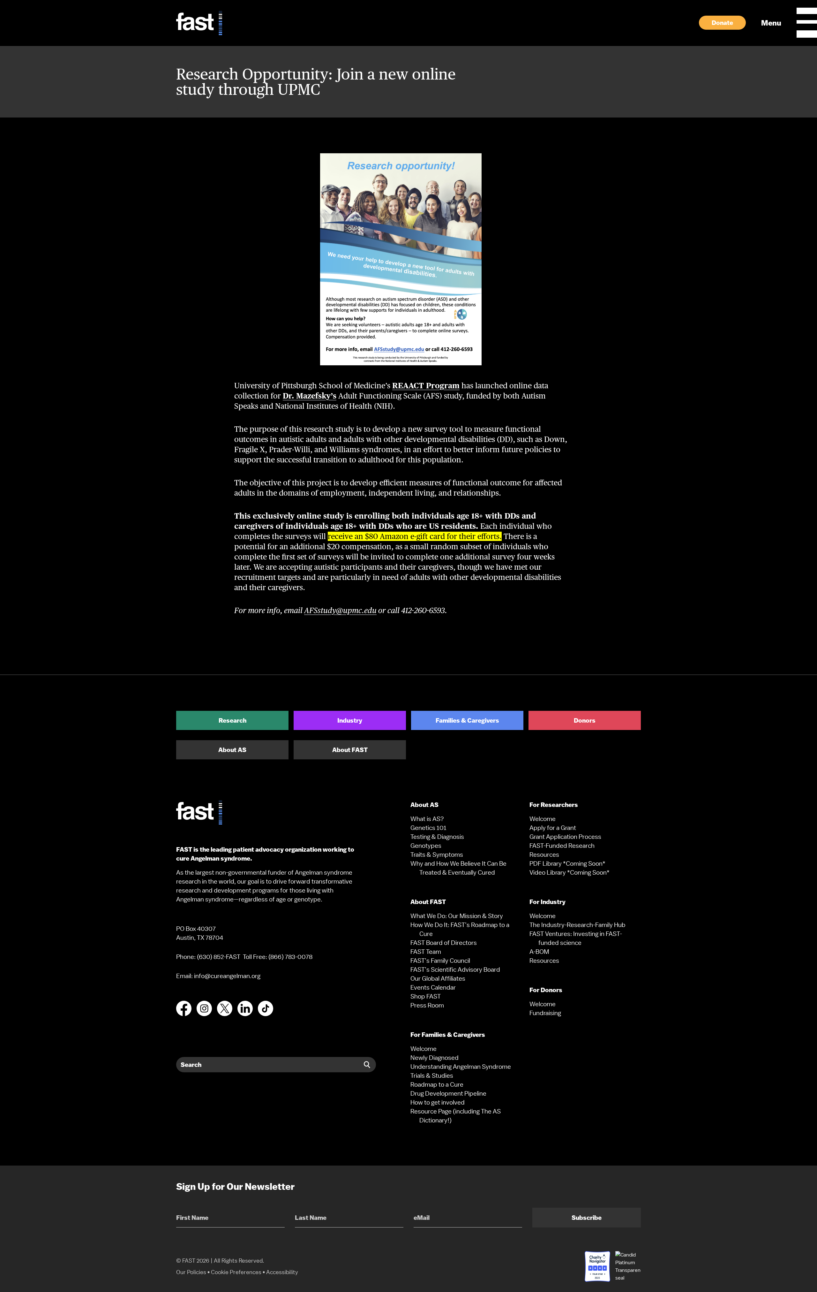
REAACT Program (426, 385)
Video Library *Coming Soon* (569, 872)
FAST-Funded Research (562, 845)
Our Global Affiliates (437, 978)
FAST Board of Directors (443, 942)
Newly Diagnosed (434, 1057)
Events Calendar (433, 987)
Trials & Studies (431, 1075)
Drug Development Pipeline (448, 1093)
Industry (349, 720)
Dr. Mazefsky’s (309, 395)
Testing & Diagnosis (437, 836)
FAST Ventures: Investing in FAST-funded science (575, 938)
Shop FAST (425, 996)
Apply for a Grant (552, 828)
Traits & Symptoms (436, 854)
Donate (722, 23)
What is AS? (427, 819)
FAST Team (425, 951)
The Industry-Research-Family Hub (577, 925)
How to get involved (437, 1102)
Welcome (423, 1049)
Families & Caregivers (467, 720)
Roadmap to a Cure (436, 1084)
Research (232, 720)
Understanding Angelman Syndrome (460, 1066)
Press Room (427, 1005)
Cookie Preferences (236, 1272)
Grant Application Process (565, 836)
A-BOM (539, 951)
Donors (585, 720)
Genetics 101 (428, 828)
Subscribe (587, 1217)
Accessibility (282, 1272)
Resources (544, 854)
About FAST (350, 750)
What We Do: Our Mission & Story (456, 916)
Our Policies (191, 1272)
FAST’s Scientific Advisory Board (455, 969)
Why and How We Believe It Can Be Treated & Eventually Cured (458, 868)
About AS (232, 750)
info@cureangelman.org (227, 976)
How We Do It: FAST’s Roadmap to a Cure (459, 929)
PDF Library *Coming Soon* (567, 863)
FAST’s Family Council (440, 960)
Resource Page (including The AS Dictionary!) (455, 1115)
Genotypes (425, 845)
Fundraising (545, 1013)
